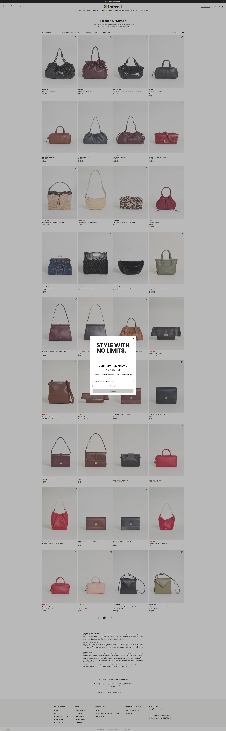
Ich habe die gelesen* (107, 386)
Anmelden (113, 391)
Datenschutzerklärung (108, 386)
